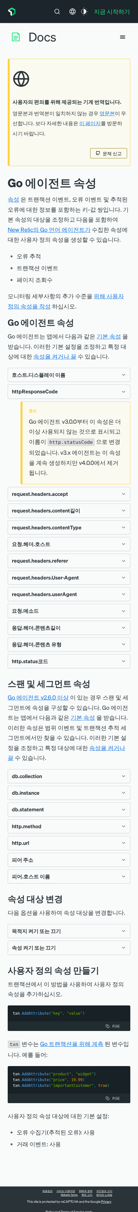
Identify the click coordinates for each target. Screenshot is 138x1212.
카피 (116, 1026)
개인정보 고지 (104, 1191)
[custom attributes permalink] (104, 970)
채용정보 (47, 1191)
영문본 (107, 113)
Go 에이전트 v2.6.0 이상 (38, 697)
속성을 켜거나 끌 (54, 356)
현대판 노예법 (104, 1194)
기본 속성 (109, 336)
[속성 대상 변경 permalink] (66, 899)
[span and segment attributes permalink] (95, 683)
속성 (13, 199)
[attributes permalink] (79, 322)
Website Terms (69, 1194)
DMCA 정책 (85, 1191)
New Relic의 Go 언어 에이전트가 (49, 229)
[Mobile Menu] (122, 37)
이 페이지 (90, 123)
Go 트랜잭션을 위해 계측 (71, 1043)
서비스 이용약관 (65, 1191)
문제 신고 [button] (112, 153)
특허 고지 (87, 1194)
